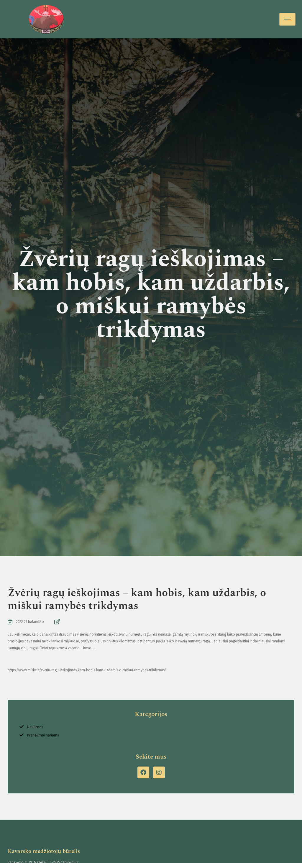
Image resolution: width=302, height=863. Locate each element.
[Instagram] (159, 772)
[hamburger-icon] (287, 19)
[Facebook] (143, 772)
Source (13, 659)
